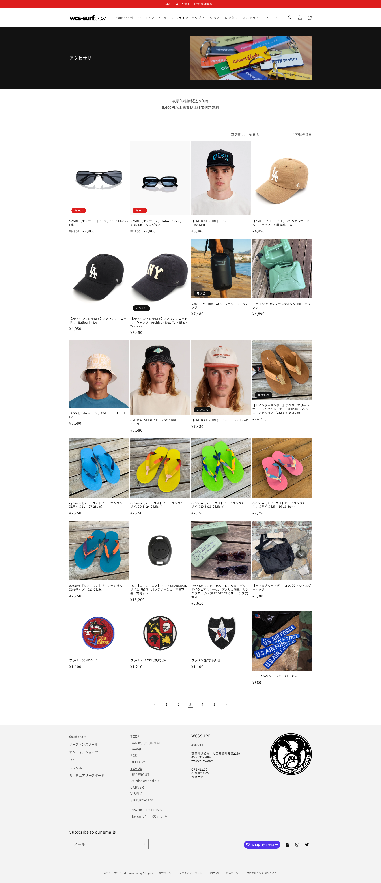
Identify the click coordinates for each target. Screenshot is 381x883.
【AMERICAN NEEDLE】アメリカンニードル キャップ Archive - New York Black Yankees (159, 322)
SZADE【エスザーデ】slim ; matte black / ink (98, 223)
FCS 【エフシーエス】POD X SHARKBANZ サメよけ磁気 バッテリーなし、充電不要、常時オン (160, 589)
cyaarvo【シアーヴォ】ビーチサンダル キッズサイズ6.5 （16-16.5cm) (281, 505)
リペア (74, 760)
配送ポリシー (233, 872)
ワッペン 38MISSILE (83, 660)
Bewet (136, 749)
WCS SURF (120, 873)
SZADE (136, 768)
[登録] (143, 844)
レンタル (75, 767)
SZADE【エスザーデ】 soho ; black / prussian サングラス (155, 223)
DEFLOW (137, 761)
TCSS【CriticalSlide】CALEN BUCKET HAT (97, 415)
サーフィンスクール (83, 744)
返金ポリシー (166, 872)
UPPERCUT (140, 774)
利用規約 (215, 872)
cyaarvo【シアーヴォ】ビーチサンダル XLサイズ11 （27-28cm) (97, 505)
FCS (133, 755)
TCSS (135, 736)
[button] (188, 17)
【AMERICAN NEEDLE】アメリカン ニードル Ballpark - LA (98, 320)
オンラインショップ (83, 752)
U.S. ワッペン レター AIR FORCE (276, 676)
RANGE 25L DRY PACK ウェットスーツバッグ (220, 306)
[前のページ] (155, 704)
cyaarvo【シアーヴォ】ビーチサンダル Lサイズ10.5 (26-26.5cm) (220, 505)
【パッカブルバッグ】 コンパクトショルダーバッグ (281, 587)
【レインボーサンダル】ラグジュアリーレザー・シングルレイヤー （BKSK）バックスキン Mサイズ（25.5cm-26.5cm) (280, 409)
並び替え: (238, 134)
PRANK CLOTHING (146, 809)
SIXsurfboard (141, 800)
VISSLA (136, 793)
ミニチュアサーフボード (87, 775)
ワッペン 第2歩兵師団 (206, 660)
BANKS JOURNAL (145, 742)
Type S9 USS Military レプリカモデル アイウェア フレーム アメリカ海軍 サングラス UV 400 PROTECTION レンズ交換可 (220, 591)
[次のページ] (226, 704)
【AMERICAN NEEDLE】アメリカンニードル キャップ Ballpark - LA (281, 223)
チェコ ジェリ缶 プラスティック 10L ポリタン (281, 306)
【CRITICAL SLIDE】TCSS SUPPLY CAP (219, 420)
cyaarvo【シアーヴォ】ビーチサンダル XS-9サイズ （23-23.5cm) (97, 587)
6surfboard (78, 736)
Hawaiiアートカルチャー (150, 816)
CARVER (137, 787)
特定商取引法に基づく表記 (262, 872)
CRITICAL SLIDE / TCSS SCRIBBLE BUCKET (154, 422)
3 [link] (190, 704)
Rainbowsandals (144, 780)
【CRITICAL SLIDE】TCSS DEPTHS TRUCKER (216, 223)
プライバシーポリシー (192, 872)
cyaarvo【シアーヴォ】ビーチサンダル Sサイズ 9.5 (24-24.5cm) (159, 505)
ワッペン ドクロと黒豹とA (148, 660)
